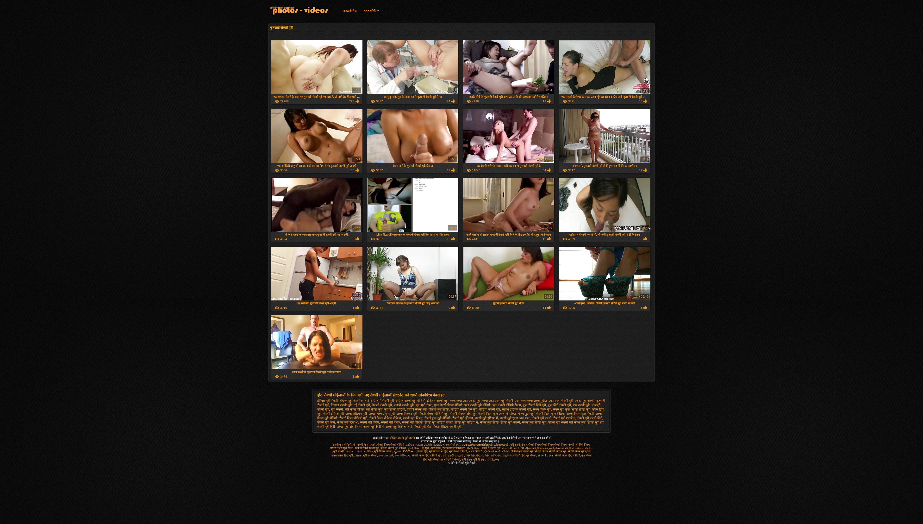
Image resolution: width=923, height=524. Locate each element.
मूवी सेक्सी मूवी (374, 409)
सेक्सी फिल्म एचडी (366, 444)
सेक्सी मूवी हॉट (422, 427)
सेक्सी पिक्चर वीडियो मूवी (433, 414)
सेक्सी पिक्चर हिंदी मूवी (463, 414)
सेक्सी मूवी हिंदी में (373, 427)
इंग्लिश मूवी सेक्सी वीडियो (354, 401)
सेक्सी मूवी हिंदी (326, 427)
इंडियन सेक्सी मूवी (437, 401)
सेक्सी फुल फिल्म (412, 418)
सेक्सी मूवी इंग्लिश (462, 418)
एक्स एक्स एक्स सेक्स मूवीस (531, 401)
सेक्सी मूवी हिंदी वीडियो (399, 427)
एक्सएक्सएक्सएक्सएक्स (454, 448)
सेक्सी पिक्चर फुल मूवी (382, 414)
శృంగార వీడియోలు (405, 451)
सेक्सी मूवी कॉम (326, 422)
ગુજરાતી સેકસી (451, 444)
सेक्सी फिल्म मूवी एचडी (579, 451)
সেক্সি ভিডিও (435, 448)
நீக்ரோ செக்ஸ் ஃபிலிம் (496, 451)
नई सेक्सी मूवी (362, 405)
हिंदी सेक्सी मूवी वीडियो (473, 459)
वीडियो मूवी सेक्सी (439, 409)
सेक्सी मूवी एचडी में (564, 418)
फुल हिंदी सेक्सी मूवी (559, 405)
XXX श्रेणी (370, 10)
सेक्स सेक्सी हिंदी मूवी (342, 455)
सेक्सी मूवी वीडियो (412, 422)
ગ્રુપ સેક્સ (473, 448)
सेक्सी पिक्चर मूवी (407, 414)
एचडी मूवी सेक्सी (584, 401)
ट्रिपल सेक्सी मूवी (341, 405)
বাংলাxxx (350, 451)
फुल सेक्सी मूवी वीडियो (477, 405)
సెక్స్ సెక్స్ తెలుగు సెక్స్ (477, 455)
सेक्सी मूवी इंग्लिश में (486, 418)
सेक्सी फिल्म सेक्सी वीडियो (391, 444)
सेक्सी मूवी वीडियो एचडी (438, 422)
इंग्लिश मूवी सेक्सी (327, 401)
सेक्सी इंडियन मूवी (356, 414)
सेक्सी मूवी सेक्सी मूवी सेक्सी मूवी (567, 422)
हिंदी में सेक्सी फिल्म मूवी (367, 448)
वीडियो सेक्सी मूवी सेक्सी (282, 8)
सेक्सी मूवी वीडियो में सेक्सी (446, 459)
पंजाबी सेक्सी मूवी (404, 405)
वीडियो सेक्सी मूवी (489, 409)
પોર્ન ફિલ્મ (493, 459)
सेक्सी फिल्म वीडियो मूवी (353, 418)
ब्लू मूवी (425, 448)
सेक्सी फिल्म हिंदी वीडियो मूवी (426, 455)
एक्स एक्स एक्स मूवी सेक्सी (497, 401)
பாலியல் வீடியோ (584, 448)
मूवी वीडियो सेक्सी (383, 451)
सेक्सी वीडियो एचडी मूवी (447, 427)
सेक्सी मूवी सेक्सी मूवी (534, 422)
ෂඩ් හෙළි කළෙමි (453, 455)
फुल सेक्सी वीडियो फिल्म (507, 405)
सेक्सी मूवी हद (595, 422)
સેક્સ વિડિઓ (546, 455)
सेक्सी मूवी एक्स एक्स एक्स (515, 418)
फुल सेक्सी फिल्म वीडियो (448, 405)
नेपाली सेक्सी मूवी (382, 405)
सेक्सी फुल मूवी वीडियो (437, 418)
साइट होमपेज (349, 10)
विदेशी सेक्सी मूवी (417, 409)
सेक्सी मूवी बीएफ (390, 422)
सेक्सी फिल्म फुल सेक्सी (580, 414)
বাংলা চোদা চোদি (386, 455)
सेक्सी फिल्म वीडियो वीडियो (385, 418)
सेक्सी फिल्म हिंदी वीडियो (567, 455)
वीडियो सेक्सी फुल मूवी (464, 409)
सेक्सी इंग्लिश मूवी (333, 414)
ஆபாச (358, 455)
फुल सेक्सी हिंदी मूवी (534, 405)
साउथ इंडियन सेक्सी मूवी (516, 409)
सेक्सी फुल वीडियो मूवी (344, 444)
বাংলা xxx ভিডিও (365, 451)
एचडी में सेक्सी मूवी (491, 448)
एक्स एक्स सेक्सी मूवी (561, 401)
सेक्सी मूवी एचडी (541, 418)
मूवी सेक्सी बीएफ (354, 409)
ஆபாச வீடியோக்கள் (536, 448)
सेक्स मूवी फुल (561, 409)
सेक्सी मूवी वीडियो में (466, 422)
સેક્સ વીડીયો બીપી (513, 448)
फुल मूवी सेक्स (424, 405)
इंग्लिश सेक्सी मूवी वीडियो (410, 401)
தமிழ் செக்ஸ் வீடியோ (561, 448)
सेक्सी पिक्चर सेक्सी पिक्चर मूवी (551, 451)
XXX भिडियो (475, 451)
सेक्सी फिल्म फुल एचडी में (493, 414)
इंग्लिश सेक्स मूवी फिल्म (342, 448)
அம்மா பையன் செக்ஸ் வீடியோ (423, 444)
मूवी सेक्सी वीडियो (394, 409)
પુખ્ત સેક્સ (413, 448)
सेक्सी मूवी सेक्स (489, 422)
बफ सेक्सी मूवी (581, 405)
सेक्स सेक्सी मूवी (581, 409)
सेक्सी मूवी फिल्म (369, 422)
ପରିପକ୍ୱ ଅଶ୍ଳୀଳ (501, 455)
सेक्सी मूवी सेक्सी (510, 422)
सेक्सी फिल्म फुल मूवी (522, 414)
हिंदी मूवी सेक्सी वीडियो (455, 451)
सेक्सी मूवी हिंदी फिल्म (349, 427)
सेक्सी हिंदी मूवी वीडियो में (430, 451)
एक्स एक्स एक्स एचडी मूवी (465, 401)
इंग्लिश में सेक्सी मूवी (382, 401)
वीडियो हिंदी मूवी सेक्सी (524, 455)
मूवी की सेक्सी (370, 455)
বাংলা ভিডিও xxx (403, 455)
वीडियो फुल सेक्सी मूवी (522, 451)
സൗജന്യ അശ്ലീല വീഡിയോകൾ (485, 444)
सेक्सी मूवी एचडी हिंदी (589, 418)
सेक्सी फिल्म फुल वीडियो (550, 414)
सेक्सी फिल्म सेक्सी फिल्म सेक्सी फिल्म (547, 444)
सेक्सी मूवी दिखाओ (347, 422)
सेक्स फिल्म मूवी (542, 409)
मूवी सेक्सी (337, 409)
